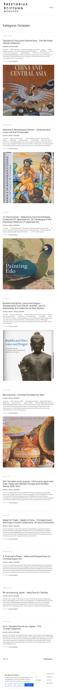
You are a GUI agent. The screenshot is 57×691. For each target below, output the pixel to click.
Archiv (11, 135)
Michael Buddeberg (13, 61)
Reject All (19, 685)
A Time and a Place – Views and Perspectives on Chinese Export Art (26, 557)
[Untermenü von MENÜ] (53, 7)
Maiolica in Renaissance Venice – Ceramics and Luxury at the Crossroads (26, 130)
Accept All (29, 685)
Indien (16, 311)
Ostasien (6, 46)
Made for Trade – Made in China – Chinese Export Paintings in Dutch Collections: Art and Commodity (28, 521)
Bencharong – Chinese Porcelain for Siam (23, 395)
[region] (19, 680)
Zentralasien (13, 46)
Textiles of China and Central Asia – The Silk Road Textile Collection (27, 41)
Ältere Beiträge (48, 659)
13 (7, 659)
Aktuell (5, 135)
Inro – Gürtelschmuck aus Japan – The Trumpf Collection (22, 627)
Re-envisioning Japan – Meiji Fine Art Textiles (25, 592)
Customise (9, 685)
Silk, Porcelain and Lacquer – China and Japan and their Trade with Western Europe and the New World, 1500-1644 (28, 483)
